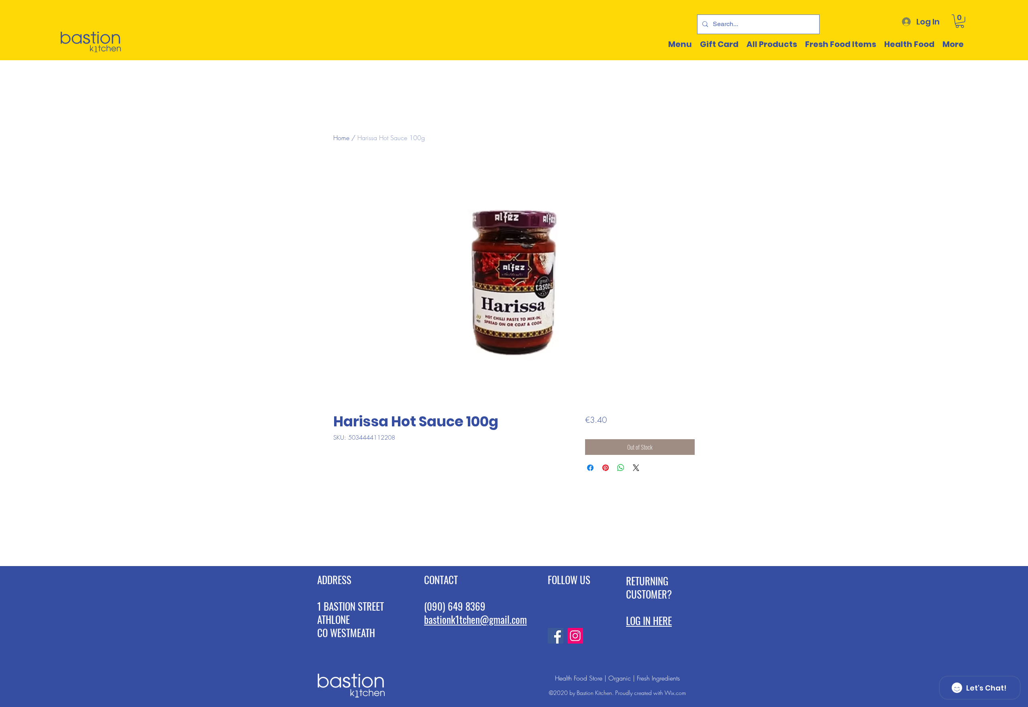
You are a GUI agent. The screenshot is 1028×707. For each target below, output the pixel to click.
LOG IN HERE (649, 620)
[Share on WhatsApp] (621, 468)
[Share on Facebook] (590, 468)
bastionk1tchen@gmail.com (475, 619)
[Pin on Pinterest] (605, 468)
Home (341, 137)
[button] (960, 21)
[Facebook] (555, 636)
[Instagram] (575, 636)
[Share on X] (636, 468)
